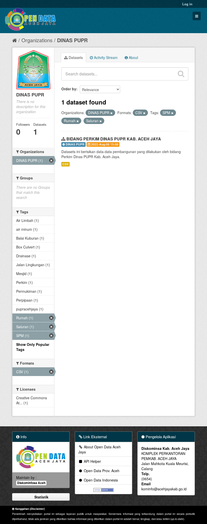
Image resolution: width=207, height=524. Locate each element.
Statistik (40, 496)
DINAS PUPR (72, 40)
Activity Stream (105, 57)
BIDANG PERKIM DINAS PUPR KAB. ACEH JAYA (113, 139)
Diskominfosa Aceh (31, 483)
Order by (68, 88)
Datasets (75, 57)
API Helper (92, 461)
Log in (187, 4)
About (133, 57)
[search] (181, 74)
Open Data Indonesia (100, 480)
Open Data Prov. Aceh (101, 470)
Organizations (37, 40)
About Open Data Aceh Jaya (99, 449)
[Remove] (111, 113)
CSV (65, 164)
